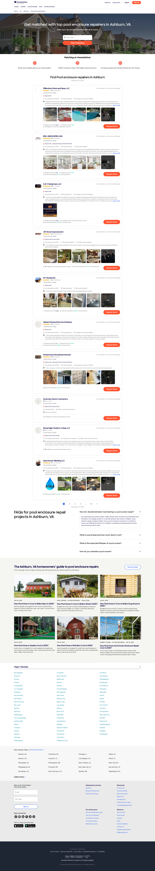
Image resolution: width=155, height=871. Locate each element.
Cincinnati (60, 731)
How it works (121, 812)
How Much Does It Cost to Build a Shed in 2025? (77, 604)
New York (60, 711)
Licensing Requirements (124, 805)
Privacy (67, 856)
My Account (121, 788)
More (40, 6)
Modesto (17, 692)
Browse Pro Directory (92, 791)
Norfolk (102, 718)
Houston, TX (52, 758)
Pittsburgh (103, 682)
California (72, 856)
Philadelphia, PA (24, 767)
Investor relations (122, 824)
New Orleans (61, 676)
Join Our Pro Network (92, 815)
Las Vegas (60, 705)
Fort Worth (104, 705)
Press (118, 821)
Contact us (120, 827)
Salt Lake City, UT (85, 767)
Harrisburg (103, 676)
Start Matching (77, 43)
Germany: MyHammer (67, 851)
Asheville (60, 715)
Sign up (26, 807)
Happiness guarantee (123, 829)
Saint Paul (60, 695)
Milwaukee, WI (23, 763)
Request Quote (111, 126)
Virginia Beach (105, 724)
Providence (104, 686)
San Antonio (104, 711)
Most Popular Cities (21, 750)
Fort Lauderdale (20, 718)
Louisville (60, 673)
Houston (103, 708)
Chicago (17, 737)
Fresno (16, 682)
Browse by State (36, 750)
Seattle (102, 728)
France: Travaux (54, 851)
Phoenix (17, 676)
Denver (16, 708)
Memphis (103, 689)
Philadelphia (104, 679)
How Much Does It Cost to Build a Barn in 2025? (34, 604)
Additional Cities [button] (19, 777)
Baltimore (60, 679)
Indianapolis (18, 740)
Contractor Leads (91, 821)
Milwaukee (103, 734)
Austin (102, 695)
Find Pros (88, 788)
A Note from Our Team (124, 802)
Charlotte (60, 718)
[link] (77, 90)
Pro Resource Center (92, 818)
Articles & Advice (49, 6)
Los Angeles (18, 689)
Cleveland (60, 734)
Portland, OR (53, 767)
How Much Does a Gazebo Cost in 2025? (31, 645)
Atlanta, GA (22, 754)
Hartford (17, 711)
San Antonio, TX (114, 767)
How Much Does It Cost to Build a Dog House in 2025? (120, 605)
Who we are (121, 815)
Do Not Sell (79, 856)
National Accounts (91, 824)
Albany (59, 708)
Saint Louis (61, 702)
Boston (59, 682)
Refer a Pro (120, 796)
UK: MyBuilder (101, 851)
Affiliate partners (122, 832)
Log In (127, 2)
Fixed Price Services (92, 794)
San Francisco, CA (55, 771)
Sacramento (18, 695)
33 (91, 504)
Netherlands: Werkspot (89, 851)
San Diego (17, 699)
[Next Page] (97, 504)
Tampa (16, 731)
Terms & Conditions (88, 860)
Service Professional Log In (94, 812)
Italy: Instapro (77, 851)
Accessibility (86, 856)
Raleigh (59, 724)
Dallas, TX (112, 754)
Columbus (60, 737)
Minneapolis (61, 692)
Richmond (103, 721)
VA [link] (20, 11)
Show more (116, 105)
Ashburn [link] (26, 11)
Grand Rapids (62, 689)
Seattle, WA (83, 771)
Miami (16, 724)
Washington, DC (114, 771)
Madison (103, 731)
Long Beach (18, 686)
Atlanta (16, 734)
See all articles (133, 567)
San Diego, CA (23, 771)
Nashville (103, 692)
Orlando (17, 728)
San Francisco (19, 702)
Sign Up (136, 2)
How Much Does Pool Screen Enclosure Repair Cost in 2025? (119, 647)
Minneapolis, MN (54, 763)
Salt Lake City (105, 715)
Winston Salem (62, 728)
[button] (50, 114)
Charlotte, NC (53, 754)
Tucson (16, 679)
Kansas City (61, 699)
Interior (16, 6)
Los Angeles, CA (84, 758)
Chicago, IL (83, 754)
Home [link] (16, 11)
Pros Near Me (121, 799)
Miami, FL (112, 758)
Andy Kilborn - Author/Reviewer (68, 600)
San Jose (17, 705)
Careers (119, 818)
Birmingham (18, 673)
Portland (103, 673)
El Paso (102, 702)
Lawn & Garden (32, 6)
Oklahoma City (62, 740)
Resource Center (122, 794)
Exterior (23, 6)
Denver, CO (22, 758)
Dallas (102, 699)
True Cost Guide (122, 791)
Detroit (59, 686)
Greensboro (61, 721)
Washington (18, 715)
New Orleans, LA (85, 763)
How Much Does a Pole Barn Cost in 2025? (75, 645)
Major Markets (21, 666)
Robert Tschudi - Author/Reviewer (112, 642)
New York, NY (113, 763)
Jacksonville (18, 721)
